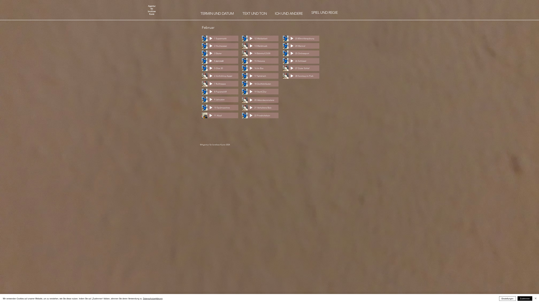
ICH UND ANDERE (289, 13)
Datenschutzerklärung (153, 298)
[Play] (211, 38)
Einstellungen (507, 298)
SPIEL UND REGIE (324, 12)
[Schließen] (535, 298)
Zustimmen (525, 298)
